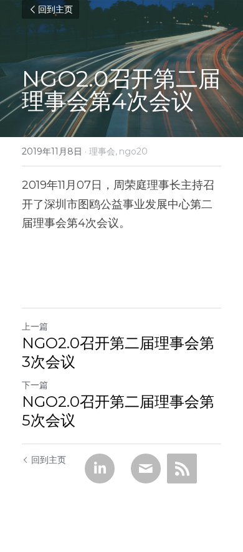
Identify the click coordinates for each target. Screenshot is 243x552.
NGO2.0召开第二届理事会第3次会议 (118, 352)
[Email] (146, 468)
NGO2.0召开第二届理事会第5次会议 (118, 411)
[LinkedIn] (100, 468)
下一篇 (35, 385)
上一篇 (35, 326)
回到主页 (55, 9)
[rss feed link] (182, 468)
